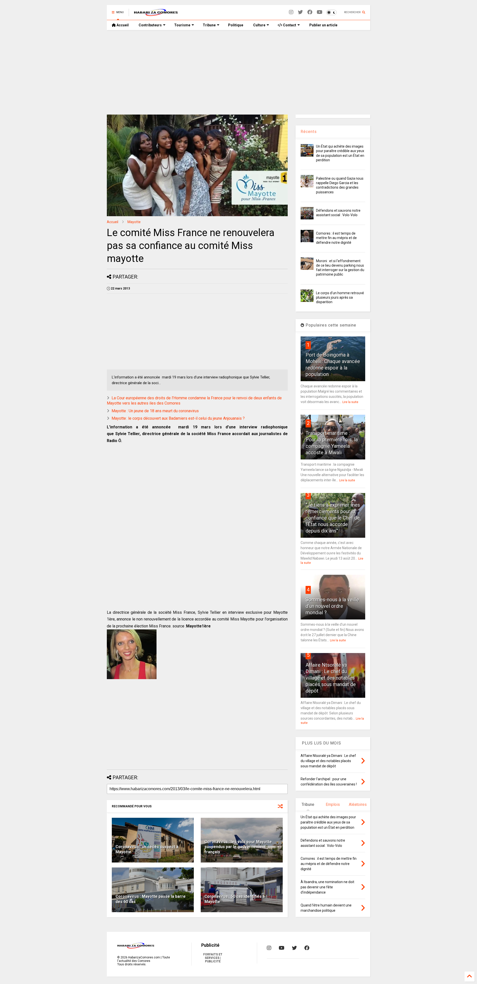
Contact (289, 25)
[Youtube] (319, 12)
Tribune (209, 25)
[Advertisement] (238, 72)
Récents (309, 131)
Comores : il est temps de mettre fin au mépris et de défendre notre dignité (336, 237)
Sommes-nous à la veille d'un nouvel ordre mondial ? (332, 606)
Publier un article (323, 25)
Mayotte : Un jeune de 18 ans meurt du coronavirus (155, 411)
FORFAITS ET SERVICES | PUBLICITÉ (212, 958)
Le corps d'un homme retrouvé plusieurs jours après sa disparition (340, 297)
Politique (235, 25)
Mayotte (134, 222)
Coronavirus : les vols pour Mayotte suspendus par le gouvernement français (238, 847)
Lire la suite (350, 402)
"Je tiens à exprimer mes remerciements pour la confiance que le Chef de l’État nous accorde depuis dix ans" (333, 518)
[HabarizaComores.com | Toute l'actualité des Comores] (156, 14)
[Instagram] (291, 12)
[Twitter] (300, 12)
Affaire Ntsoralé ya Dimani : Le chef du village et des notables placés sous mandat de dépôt (331, 678)
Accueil (122, 25)
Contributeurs (150, 25)
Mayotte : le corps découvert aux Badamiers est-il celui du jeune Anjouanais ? (178, 418)
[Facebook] (309, 12)
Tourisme (182, 25)
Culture (259, 25)
